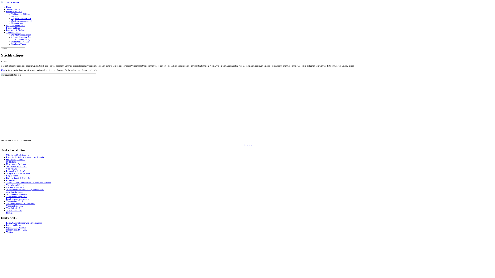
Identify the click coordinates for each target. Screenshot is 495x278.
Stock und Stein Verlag (20, 39)
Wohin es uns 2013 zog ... (21, 14)
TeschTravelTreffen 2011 (16, 166)
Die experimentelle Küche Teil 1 (19, 178)
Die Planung (16, 16)
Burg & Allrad (12, 176)
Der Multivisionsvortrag (21, 35)
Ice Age (9, 213)
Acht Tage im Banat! (14, 192)
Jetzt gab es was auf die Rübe (18, 173)
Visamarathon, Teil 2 (14, 201)
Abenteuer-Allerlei (13, 32)
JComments (247, 145)
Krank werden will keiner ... (17, 199)
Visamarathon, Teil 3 (14, 206)
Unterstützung (17, 23)
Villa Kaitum (11, 169)
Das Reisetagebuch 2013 (21, 21)
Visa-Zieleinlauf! (13, 208)
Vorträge (9, 232)
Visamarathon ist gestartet (16, 197)
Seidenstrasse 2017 (14, 9)
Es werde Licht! (12, 180)
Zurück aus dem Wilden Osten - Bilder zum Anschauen (28, 183)
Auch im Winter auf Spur (16, 187)
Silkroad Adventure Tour (21, 37)
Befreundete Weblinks (20, 42)
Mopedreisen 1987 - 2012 (16, 230)
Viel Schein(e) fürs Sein (16, 185)
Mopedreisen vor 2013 (15, 25)
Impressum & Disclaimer (16, 30)
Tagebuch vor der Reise (21, 19)
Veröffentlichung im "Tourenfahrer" (20, 203)
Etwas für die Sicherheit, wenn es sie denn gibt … (26, 157)
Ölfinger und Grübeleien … (17, 155)
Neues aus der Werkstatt (16, 164)
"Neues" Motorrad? (14, 210)
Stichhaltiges (11, 162)
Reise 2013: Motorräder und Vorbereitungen (24, 223)
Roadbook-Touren (18, 44)
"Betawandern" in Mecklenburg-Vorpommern (25, 190)
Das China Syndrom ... (15, 159)
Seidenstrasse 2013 (14, 12)
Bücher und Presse (13, 28)
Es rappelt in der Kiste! (15, 171)
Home (8, 7)
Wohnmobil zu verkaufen (16, 194)
